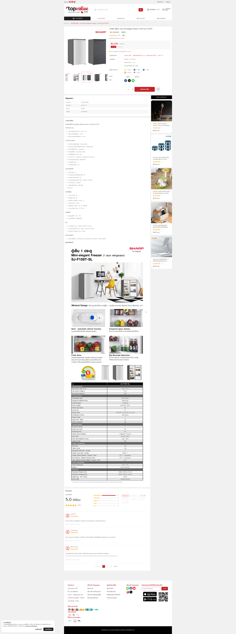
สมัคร (164, 588)
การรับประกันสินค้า (112, 598)
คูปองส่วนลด (121, 18)
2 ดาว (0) (140, 499)
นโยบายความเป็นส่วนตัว (94, 591)
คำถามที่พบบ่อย (111, 591)
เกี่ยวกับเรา (90, 588)
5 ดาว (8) (142, 496)
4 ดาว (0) (125, 499)
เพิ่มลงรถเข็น (144, 89)
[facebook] (125, 81)
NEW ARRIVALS (161, 18)
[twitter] (129, 81)
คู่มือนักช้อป (110, 588)
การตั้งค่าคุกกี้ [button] (38, 629)
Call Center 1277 (73, 588)
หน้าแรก (66, 23)
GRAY (128, 77)
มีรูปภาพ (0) (134, 496)
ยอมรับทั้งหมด (48, 629)
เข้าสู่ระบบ (168, 2)
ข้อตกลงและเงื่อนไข (92, 598)
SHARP (122, 38)
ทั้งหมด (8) (125, 496)
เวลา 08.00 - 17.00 (73, 601)
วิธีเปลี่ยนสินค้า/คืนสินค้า (113, 595)
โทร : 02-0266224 (73, 591)
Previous (66, 77)
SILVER (137, 77)
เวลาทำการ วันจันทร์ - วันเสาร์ (76, 598)
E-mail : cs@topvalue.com (75, 595)
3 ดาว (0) (133, 499)
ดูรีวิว (123, 35)
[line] (133, 81)
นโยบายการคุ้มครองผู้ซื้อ (94, 595)
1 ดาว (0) (125, 502)
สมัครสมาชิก (160, 2)
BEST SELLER (141, 18)
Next (107, 77)
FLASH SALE (101, 18)
